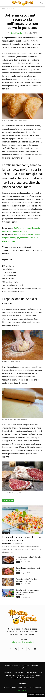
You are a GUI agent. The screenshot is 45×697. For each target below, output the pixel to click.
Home (4, 9)
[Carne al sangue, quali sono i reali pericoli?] (8, 571)
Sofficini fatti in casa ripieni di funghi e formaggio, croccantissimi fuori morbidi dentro (21, 237)
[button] (4, 3)
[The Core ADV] (22, 685)
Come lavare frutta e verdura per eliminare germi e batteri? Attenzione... (28, 592)
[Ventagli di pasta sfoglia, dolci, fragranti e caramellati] (8, 582)
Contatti (7, 665)
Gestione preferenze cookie (36, 695)
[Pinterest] (22, 649)
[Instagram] (16, 649)
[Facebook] (10, 649)
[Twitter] (28, 649)
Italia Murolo (16, 33)
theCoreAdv (22, 690)
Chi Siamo (16, 665)
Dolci (17, 562)
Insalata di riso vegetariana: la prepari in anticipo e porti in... (22, 538)
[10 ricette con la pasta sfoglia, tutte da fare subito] (8, 560)
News (17, 573)
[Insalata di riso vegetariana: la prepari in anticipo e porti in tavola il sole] (22, 519)
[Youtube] (35, 649)
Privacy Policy (22, 668)
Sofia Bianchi (6, 543)
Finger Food (12, 9)
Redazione (25, 665)
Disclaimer (35, 665)
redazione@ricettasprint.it (22, 642)
